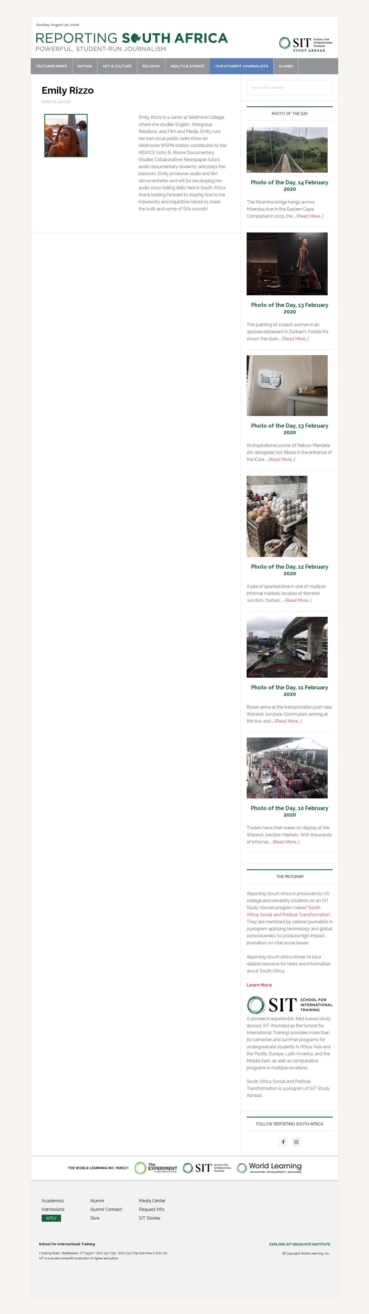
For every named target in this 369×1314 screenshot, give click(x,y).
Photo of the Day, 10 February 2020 (289, 811)
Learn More (259, 985)
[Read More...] (310, 216)
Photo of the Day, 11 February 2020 (289, 690)
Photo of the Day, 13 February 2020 (289, 308)
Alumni (97, 1200)
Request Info (152, 1209)
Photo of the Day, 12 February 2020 (289, 569)
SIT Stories (149, 1218)
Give (94, 1218)
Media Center (152, 1200)
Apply (51, 1218)
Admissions (53, 1209)
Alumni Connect (106, 1209)
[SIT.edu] (306, 49)
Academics (53, 1200)
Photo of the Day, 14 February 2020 (289, 185)
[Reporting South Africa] (132, 49)
